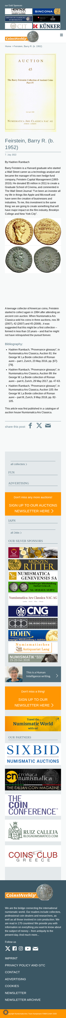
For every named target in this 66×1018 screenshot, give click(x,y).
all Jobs (15, 532)
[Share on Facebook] (30, 428)
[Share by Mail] (48, 428)
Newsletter (15, 993)
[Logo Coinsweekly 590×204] (22, 36)
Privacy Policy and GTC (25, 965)
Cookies (12, 986)
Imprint (11, 958)
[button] (6, 1012)
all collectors (18, 464)
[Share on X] (39, 428)
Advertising (15, 979)
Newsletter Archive (23, 999)
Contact (12, 972)
